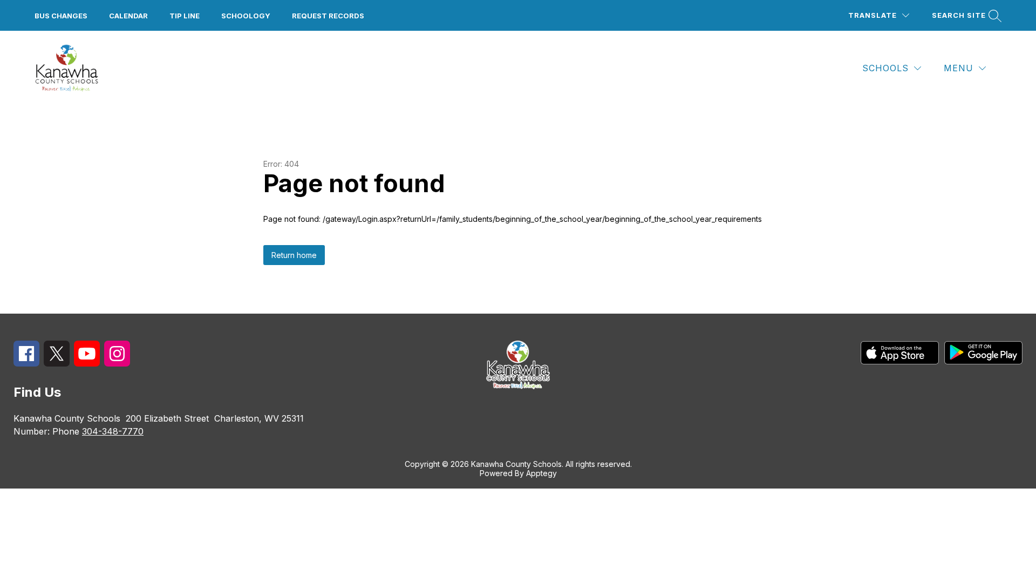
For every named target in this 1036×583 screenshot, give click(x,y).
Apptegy (541, 473)
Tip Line (184, 15)
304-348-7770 (113, 431)
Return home (294, 255)
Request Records (328, 15)
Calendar (128, 15)
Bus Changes (61, 15)
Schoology (245, 15)
